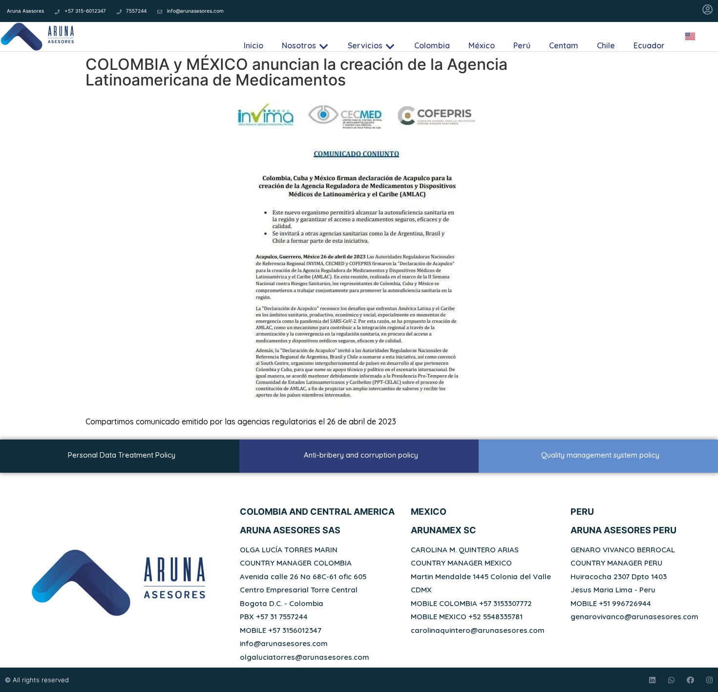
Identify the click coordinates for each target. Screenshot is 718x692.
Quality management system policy (600, 455)
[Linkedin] (652, 680)
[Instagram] (709, 680)
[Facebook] (690, 680)
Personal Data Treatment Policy (121, 455)
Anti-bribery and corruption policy (361, 455)
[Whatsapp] (671, 680)
